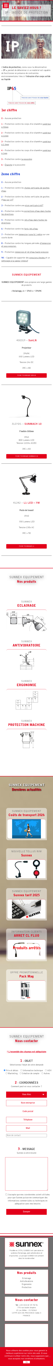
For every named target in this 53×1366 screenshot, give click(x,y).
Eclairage (26, 1278)
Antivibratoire (26, 1281)
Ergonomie (26, 1284)
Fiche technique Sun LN (26, 375)
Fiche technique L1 (26, 546)
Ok (26, 1362)
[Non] (49, 1356)
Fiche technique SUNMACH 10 (26, 456)
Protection (26, 1287)
